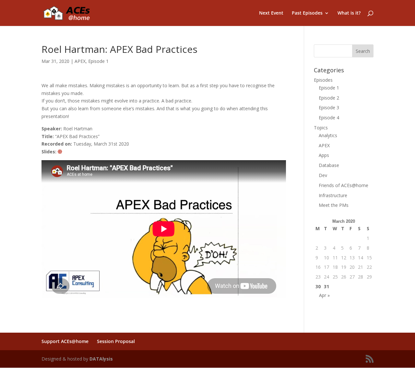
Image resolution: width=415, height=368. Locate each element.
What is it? (349, 13)
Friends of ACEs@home (343, 185)
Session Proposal (116, 341)
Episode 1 (98, 61)
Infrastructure (333, 195)
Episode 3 (329, 107)
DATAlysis (101, 359)
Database (329, 165)
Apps (324, 155)
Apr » (324, 295)
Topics (321, 128)
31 (326, 286)
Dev (323, 175)
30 (318, 286)
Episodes (323, 80)
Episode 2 (329, 98)
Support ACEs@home (65, 341)
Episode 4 (329, 117)
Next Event (271, 13)
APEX (80, 61)
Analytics (328, 135)
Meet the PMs (334, 205)
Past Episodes (307, 13)
